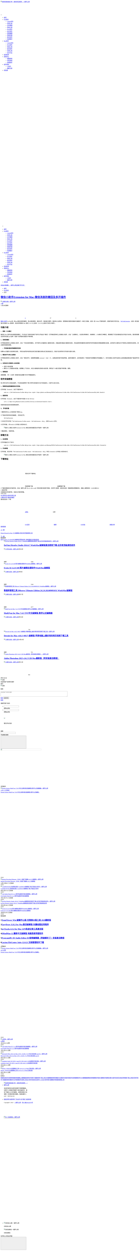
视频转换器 (11, 1078)
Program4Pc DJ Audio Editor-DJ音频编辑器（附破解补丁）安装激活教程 (33, 938)
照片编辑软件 (51, 1079)
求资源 (6, 70)
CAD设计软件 (44, 1079)
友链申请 (28, 1099)
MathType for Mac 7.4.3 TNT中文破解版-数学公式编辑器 (28, 613)
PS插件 (113, 1078)
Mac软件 (6, 41)
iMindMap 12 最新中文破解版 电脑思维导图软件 (22, 933)
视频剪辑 (54, 1078)
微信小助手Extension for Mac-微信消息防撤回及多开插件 (33, 297)
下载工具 (129, 1078)
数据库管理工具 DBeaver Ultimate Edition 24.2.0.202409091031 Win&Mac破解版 (38, 590)
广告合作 (17, 1099)
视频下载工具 (41, 1078)
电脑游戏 (9, 58)
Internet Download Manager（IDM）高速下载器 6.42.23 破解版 (18, 881)
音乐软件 (9, 37)
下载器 (4, 1079)
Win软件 (6, 19)
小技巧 (9, 66)
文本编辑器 (48, 1078)
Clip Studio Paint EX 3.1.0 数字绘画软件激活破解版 (15, 896)
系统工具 (9, 27)
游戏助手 (9, 62)
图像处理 (108, 1078)
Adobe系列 (10, 21)
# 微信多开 (4, 497)
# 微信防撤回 (10, 497)
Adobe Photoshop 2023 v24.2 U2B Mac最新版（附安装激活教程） (31, 658)
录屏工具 (24, 1079)
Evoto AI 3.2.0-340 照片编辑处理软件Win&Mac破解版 (27, 568)
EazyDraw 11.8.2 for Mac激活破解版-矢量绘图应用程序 (25, 924)
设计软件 (9, 31)
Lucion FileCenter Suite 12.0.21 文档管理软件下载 (23, 942)
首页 (5, 17)
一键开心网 (17, 1102)
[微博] (16, 1174)
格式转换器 (123, 1078)
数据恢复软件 (4, 1078)
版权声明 (6, 1099)
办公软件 (9, 29)
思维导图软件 (68, 1078)
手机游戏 (9, 60)
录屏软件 (28, 1078)
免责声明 (12, 1099)
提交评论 (6, 698)
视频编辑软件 (94, 1078)
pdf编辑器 (23, 1078)
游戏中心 (6, 56)
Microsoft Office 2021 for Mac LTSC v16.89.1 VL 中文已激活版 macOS (20, 1056)
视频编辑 (9, 33)
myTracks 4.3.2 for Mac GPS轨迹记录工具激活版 (22, 929)
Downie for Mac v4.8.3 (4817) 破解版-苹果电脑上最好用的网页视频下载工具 (36, 636)
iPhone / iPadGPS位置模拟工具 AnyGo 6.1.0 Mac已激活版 (17, 1070)
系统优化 (117, 1078)
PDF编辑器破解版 (85, 1078)
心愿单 (3, 1041)
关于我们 (23, 1099)
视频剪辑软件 (10, 1079)
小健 (2, 303)
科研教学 (9, 39)
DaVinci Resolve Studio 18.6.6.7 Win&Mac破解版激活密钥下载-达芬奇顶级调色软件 (39, 545)
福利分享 (9, 68)
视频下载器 (34, 1078)
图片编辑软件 (102, 1078)
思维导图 (9, 35)
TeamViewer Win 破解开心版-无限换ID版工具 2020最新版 (26, 920)
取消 (2, 698)
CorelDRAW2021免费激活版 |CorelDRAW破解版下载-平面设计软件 (20, 888)
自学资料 (6, 64)
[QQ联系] (26, 1162)
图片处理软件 (61, 1078)
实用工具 (9, 23)
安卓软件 (6, 54)
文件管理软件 (17, 1079)
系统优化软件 (36, 1079)
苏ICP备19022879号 (27, 1102)
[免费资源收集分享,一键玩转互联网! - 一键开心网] (16, 1085)
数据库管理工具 (59, 1079)
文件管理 (9, 25)
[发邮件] (26, 1220)
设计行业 (9, 52)
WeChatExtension (125, 321)
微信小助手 (4, 321)
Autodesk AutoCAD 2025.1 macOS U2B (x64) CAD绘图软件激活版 (19, 1063)
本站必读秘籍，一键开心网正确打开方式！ (13, 285)
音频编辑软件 (76, 1078)
